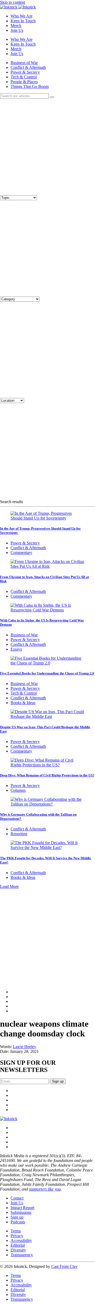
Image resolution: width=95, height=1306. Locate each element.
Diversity (18, 1250)
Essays (16, 649)
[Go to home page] (8, 1118)
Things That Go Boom (30, 86)
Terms (16, 1231)
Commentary (21, 552)
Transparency (22, 1255)
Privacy (17, 1235)
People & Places (24, 81)
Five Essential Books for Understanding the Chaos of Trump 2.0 (47, 673)
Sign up (17, 1217)
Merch (16, 25)
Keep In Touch (23, 21)
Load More (9, 886)
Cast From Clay (64, 1266)
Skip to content (12, 2)
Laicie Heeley (24, 1046)
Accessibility (21, 1240)
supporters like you (45, 1189)
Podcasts (18, 1222)
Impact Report (22, 1207)
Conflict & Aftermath (28, 67)
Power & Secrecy (25, 72)
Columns (18, 790)
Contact (17, 1198)
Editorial (18, 1245)
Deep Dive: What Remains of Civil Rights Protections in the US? (47, 775)
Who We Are (21, 16)
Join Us (17, 30)
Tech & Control (24, 77)
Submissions (21, 1212)
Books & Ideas (23, 702)
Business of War (24, 62)
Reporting (19, 833)
